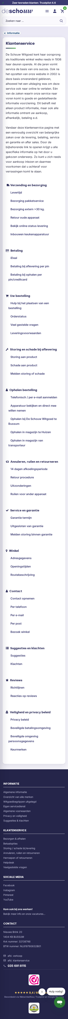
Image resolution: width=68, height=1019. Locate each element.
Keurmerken (18, 749)
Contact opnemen (22, 598)
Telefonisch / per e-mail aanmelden (33, 397)
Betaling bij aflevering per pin (29, 266)
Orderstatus (18, 316)
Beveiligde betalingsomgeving (30, 728)
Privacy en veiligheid (15, 815)
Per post (16, 623)
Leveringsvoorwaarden (25, 333)
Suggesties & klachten (16, 820)
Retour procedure (22, 477)
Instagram (9, 890)
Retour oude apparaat (24, 217)
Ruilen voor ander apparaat (28, 494)
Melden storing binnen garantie (31, 534)
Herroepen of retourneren (17, 857)
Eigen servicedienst (14, 806)
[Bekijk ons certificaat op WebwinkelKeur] (34, 980)
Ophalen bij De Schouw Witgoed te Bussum (32, 421)
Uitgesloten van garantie (26, 526)
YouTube (8, 899)
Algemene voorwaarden (17, 810)
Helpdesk (8, 862)
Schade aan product (23, 365)
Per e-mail (17, 615)
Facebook (9, 885)
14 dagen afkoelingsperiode (28, 469)
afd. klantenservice (18, 960)
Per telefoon (18, 607)
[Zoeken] (61, 20)
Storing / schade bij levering (19, 848)
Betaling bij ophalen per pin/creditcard (25, 277)
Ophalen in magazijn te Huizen (30, 432)
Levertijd (16, 192)
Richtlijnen (17, 687)
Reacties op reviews (23, 696)
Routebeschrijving (22, 574)
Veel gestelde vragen (24, 324)
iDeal (13, 258)
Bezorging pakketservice (27, 201)
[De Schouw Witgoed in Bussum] (17, 11)
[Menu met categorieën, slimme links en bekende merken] (47, 11)
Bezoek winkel (20, 632)
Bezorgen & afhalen (14, 838)
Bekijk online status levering (29, 226)
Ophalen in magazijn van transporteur (25, 443)
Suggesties (17, 655)
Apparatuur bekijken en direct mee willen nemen (32, 408)
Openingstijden (20, 566)
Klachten (16, 664)
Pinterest (8, 894)
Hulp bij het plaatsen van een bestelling (28, 305)
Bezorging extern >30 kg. (27, 209)
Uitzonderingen (20, 485)
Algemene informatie (15, 792)
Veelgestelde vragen (15, 867)
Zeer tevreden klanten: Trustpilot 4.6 (34, 2)
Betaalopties (10, 843)
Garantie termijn (21, 517)
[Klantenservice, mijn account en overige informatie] (54, 11)
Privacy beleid (19, 719)
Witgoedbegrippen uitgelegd (19, 801)
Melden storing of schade (27, 373)
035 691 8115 (17, 965)
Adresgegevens (21, 558)
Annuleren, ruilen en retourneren (21, 852)
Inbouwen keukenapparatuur (29, 234)
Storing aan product (23, 357)
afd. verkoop (15, 955)
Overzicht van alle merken (18, 796)
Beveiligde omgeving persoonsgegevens (23, 738)
